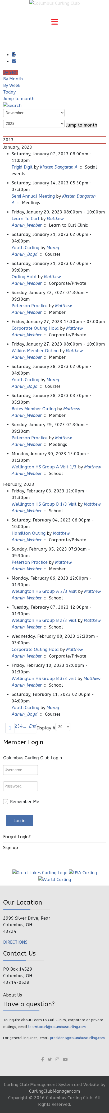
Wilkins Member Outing (35, 350)
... (24, 726)
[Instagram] (57, 1059)
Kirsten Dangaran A (59, 167)
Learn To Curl (25, 218)
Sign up (10, 847)
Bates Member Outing (34, 408)
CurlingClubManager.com (54, 1091)
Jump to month (18, 98)
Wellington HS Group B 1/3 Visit (44, 504)
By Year (10, 72)
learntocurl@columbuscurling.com (57, 1027)
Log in (19, 820)
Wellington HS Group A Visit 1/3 (44, 466)
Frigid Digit (22, 167)
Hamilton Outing (29, 533)
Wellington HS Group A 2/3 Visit (44, 591)
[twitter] (50, 1059)
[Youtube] (65, 1059)
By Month (13, 78)
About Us (12, 995)
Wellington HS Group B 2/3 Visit (44, 620)
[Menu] (54, 22)
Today (9, 92)
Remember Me (24, 801)
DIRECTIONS (15, 942)
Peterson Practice (30, 305)
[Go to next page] (27, 728)
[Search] (12, 105)
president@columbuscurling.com (77, 1038)
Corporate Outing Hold (35, 328)
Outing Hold (24, 276)
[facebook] (42, 1059)
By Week (11, 85)
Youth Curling (25, 247)
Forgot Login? (17, 836)
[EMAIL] (13, 61)
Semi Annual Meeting (33, 196)
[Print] (13, 54)
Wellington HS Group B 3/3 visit (44, 678)
